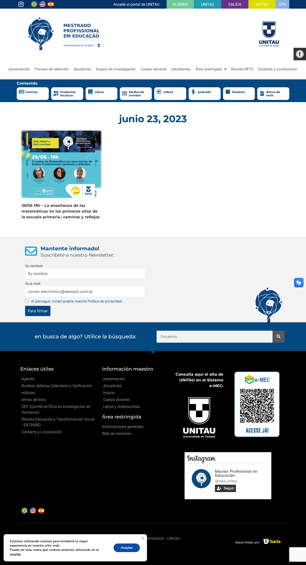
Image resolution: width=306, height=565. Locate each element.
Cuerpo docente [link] (154, 69)
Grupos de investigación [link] (116, 69)
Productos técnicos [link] (68, 93)
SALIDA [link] (234, 4)
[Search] (278, 337)
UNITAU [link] (207, 4)
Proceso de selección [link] (52, 69)
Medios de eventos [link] (136, 93)
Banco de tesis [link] (273, 93)
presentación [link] (19, 69)
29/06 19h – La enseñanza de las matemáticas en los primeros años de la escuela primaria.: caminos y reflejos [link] (61, 211)
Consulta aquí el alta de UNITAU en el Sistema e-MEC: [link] (199, 380)
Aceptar (127, 547)
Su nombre (34, 266)
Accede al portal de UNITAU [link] (136, 4)
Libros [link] (99, 92)
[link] (300, 54)
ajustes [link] (15, 554)
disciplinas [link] (82, 69)
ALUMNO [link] (180, 4)
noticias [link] (32, 92)
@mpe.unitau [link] (226, 481)
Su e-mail (32, 283)
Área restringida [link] (208, 69)
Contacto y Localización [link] (277, 69)
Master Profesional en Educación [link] (236, 473)
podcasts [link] (204, 92)
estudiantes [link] (181, 69)
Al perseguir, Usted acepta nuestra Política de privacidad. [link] (77, 301)
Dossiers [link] (238, 92)
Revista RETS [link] (242, 69)
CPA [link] (282, 4)
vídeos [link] (168, 92)
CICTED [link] (262, 4)
